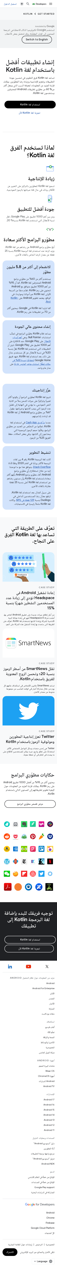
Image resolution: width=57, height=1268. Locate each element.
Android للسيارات (46, 1081)
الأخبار (51, 1003)
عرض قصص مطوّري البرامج (30, 804)
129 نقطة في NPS (25, 500)
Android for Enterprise (43, 988)
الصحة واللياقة (48, 1037)
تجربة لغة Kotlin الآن (29, 112)
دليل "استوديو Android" (44, 1143)
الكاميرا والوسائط (47, 1042)
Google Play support (44, 1187)
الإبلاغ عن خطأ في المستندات (42, 1182)
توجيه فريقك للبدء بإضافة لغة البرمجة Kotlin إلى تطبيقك (28, 919)
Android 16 (48, 1104)
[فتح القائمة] (51, 4)
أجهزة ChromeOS (46, 1076)
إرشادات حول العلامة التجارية (20, 1244)
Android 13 (49, 1119)
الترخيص (39, 1244)
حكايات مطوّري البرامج (32, 775)
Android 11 (49, 1130)
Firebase (50, 1222)
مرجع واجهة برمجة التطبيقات (42, 1153)
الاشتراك (10, 1252)
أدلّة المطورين (49, 1148)
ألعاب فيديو (49, 1027)
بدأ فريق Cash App (35, 422)
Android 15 (49, 1109)
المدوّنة (51, 1008)
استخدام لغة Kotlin (30, 104)
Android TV (48, 1086)
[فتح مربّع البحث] (28, 4)
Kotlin (28, 13)
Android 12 (49, 1125)
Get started (46, 13)
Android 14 (48, 1114)
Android (50, 983)
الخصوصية (50, 1047)
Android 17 (49, 1099)
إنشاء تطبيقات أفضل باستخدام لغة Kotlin (30, 66)
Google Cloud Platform (42, 1228)
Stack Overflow (42, 467)
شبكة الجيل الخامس (46, 1052)
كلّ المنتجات (49, 1233)
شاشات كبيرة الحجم (46, 1065)
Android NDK (47, 1163)
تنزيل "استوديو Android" (43, 1158)
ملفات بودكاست (48, 1013)
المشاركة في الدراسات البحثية (42, 1192)
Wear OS (49, 1071)
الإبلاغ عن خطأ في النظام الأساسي (41, 1177)
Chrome (50, 1217)
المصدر (51, 998)
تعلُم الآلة (51, 1032)
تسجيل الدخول (10, 3)
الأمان (52, 993)
